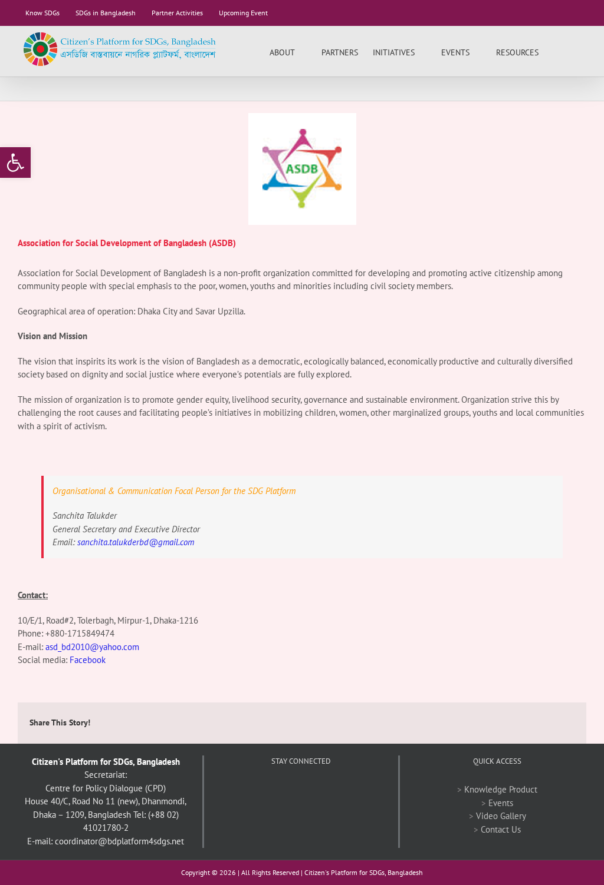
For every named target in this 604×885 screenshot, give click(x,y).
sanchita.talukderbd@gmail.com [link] (135, 542)
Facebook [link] (88, 659)
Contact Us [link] (501, 829)
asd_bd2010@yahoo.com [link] (92, 646)
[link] (15, 162)
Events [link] (500, 802)
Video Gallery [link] (501, 815)
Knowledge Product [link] (500, 789)
